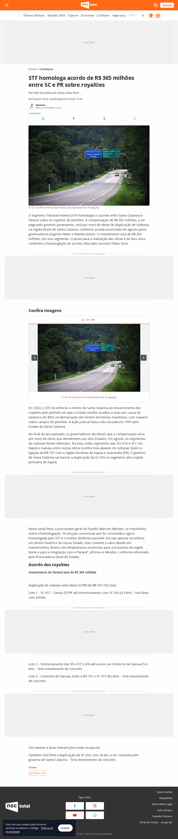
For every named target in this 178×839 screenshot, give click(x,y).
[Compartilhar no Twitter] (104, 118)
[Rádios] (158, 15)
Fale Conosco (164, 810)
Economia (87, 15)
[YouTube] (75, 815)
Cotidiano (103, 15)
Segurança (119, 15)
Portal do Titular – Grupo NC (156, 822)
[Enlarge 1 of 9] (145, 328)
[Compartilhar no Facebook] (73, 118)
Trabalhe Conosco (162, 816)
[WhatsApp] (95, 815)
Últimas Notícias (34, 15)
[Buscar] (155, 5)
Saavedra (40, 105)
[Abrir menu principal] (6, 5)
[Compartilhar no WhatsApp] (43, 118)
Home (33, 69)
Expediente (165, 798)
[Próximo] (144, 358)
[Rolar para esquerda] (19, 15)
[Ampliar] (145, 130)
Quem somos (164, 792)
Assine (167, 5)
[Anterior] (34, 358)
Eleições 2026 (56, 15)
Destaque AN (37, 773)
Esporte (73, 15)
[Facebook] (75, 806)
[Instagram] (95, 806)
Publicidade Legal (162, 804)
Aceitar (65, 828)
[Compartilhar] (134, 118)
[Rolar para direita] (142, 15)
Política (134, 15)
